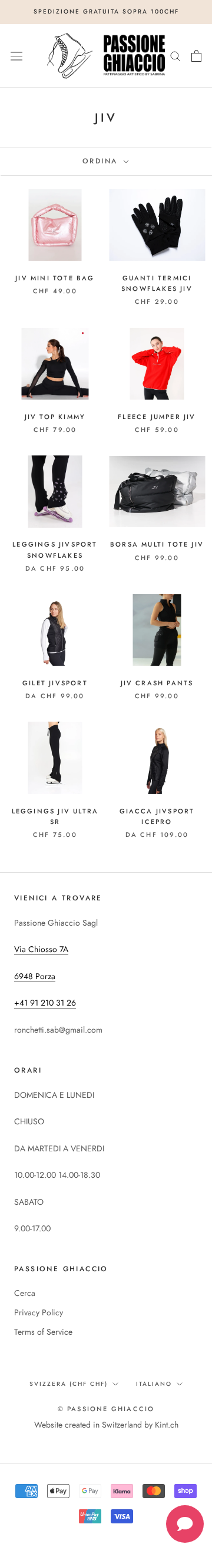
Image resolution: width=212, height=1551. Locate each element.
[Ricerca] (175, 56)
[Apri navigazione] (16, 56)
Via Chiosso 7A (41, 949)
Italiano (154, 1383)
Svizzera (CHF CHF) (68, 1383)
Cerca (24, 1293)
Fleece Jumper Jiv (157, 416)
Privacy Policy (38, 1312)
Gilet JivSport (55, 683)
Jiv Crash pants (157, 683)
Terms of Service (43, 1332)
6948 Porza (34, 976)
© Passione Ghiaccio (106, 1408)
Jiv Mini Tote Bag (54, 278)
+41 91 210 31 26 (45, 1003)
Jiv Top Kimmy (55, 416)
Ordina (101, 161)
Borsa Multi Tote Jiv (157, 544)
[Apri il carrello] (196, 56)
